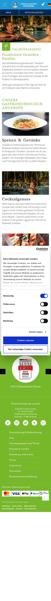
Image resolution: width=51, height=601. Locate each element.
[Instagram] (16, 422)
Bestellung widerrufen (21, 454)
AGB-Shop (6, 506)
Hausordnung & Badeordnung (25, 432)
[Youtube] (34, 422)
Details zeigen (36, 332)
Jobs (11, 437)
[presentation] (2, 371)
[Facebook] (8, 422)
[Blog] (43, 422)
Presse (12, 459)
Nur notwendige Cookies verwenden (25, 349)
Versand (19, 508)
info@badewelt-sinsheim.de (25, 414)
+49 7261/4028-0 (27, 411)
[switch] (44, 304)
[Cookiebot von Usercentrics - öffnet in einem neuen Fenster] (36, 249)
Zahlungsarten (30, 508)
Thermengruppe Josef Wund (24, 443)
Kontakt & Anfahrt (19, 448)
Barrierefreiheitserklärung (23, 476)
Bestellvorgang (8, 508)
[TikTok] (25, 422)
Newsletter (15, 471)
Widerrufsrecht (30, 506)
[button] (21, 395)
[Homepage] (25, 4)
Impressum (15, 465)
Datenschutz (17, 506)
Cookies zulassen (25, 340)
